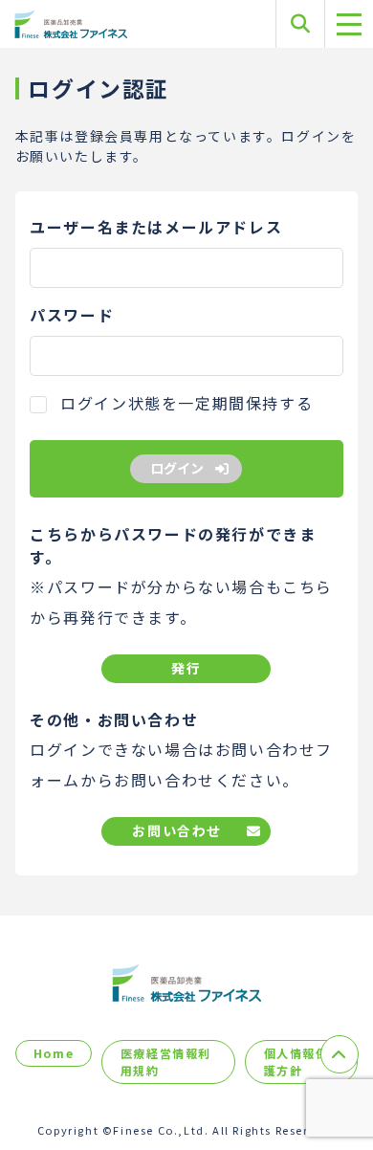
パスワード (72, 314)
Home (53, 1053)
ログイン (177, 467)
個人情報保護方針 (296, 1061)
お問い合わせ (177, 830)
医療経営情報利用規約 (166, 1061)
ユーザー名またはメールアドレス (156, 226)
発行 (186, 667)
